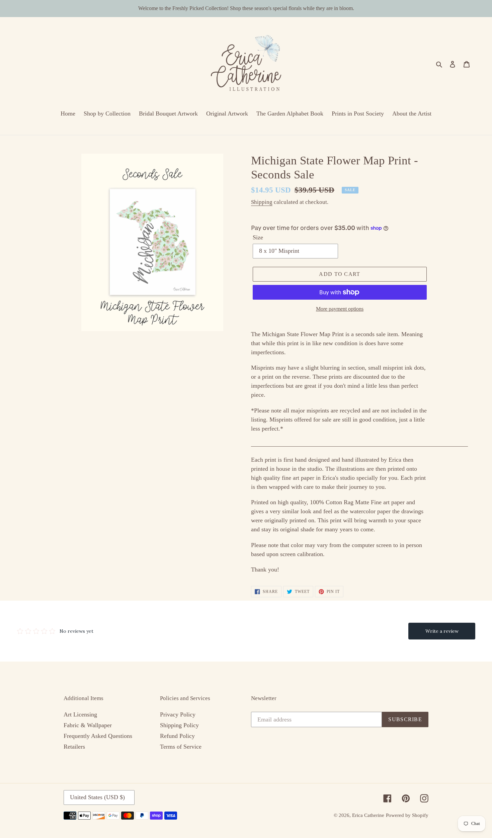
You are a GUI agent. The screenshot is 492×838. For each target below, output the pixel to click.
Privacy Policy (177, 714)
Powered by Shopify (407, 815)
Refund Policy (177, 736)
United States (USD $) (97, 797)
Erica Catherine (368, 815)
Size (258, 237)
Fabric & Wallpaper (88, 725)
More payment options (339, 309)
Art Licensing (80, 714)
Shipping (261, 202)
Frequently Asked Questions (98, 736)
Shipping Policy (179, 725)
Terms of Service (180, 746)
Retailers (74, 746)
